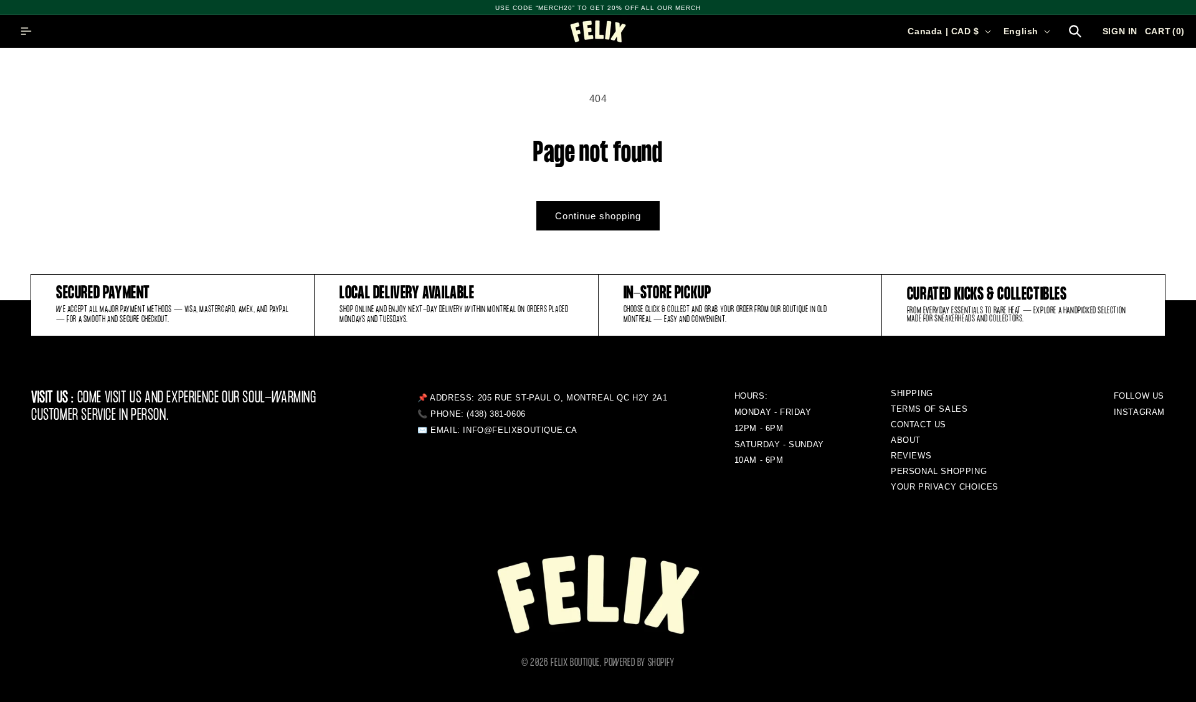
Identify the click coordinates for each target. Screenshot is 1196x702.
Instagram (1139, 412)
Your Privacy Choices (945, 486)
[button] (26, 31)
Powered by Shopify (639, 663)
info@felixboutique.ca (520, 430)
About (906, 440)
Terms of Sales (929, 409)
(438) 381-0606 (496, 414)
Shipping (912, 393)
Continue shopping (598, 216)
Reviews (911, 455)
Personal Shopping (939, 471)
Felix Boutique (575, 663)
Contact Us (918, 424)
